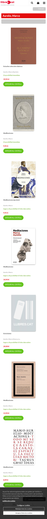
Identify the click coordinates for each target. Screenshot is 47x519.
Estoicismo (7, 333)
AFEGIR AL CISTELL (13, 84)
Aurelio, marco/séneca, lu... (11, 339)
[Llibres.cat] (7, 3)
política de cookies (9, 501)
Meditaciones (8, 133)
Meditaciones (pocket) (11, 200)
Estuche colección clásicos (12, 66)
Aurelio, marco (8, 138)
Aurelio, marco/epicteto (11, 72)
